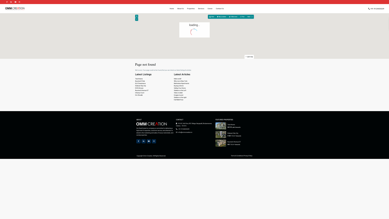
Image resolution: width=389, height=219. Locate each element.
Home (172, 9)
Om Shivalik (139, 95)
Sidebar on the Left (180, 90)
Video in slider (178, 93)
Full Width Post (178, 100)
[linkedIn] (11, 2)
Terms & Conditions (237, 156)
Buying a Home (179, 86)
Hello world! (177, 79)
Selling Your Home (180, 88)
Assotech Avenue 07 (141, 90)
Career (210, 9)
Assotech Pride (140, 81)
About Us (180, 9)
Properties (191, 9)
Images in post (178, 95)
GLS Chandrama (140, 83)
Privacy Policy (248, 156)
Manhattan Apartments (181, 83)
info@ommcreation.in (185, 132)
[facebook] (7, 2)
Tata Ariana (139, 79)
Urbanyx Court (139, 93)
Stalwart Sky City (140, 86)
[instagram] (19, 2)
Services (201, 9)
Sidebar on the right (180, 97)
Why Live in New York (180, 81)
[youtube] (15, 2)
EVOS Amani (139, 88)
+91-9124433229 (377, 9)
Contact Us (220, 9)
